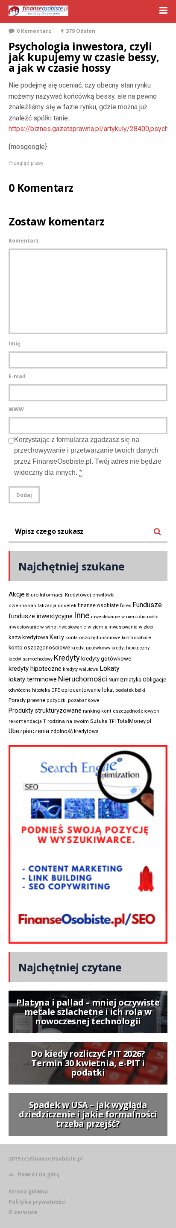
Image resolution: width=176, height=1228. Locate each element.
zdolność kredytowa (74, 731)
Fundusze (147, 605)
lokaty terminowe (33, 679)
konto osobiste (136, 637)
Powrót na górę (38, 1174)
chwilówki (103, 595)
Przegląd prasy (26, 163)
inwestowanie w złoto (131, 627)
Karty (57, 637)
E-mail (17, 376)
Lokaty (110, 668)
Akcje (17, 594)
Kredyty (67, 657)
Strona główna (28, 1191)
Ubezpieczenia (29, 731)
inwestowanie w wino (32, 627)
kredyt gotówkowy (90, 648)
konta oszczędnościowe (92, 637)
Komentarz (24, 240)
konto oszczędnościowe (39, 647)
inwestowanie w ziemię (82, 627)
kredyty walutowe (80, 669)
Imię (14, 343)
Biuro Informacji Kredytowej (58, 595)
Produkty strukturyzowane (45, 710)
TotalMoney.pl (134, 721)
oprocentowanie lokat (87, 690)
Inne (82, 615)
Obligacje (154, 679)
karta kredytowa (28, 637)
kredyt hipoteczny (130, 648)
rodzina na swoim (68, 721)
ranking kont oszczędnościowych (121, 711)
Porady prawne (27, 700)
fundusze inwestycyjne (41, 616)
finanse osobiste (98, 605)
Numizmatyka (125, 680)
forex (125, 605)
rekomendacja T (27, 721)
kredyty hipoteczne (35, 668)
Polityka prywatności (37, 1201)
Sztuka (99, 721)
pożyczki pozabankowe (73, 700)
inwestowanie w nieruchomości (124, 617)
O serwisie (23, 1212)
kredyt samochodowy (31, 659)
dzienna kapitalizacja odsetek (42, 605)
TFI (112, 721)
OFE (55, 690)
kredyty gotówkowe (106, 658)
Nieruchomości (82, 679)
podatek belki (130, 690)
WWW (16, 409)
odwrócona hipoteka (29, 690)
